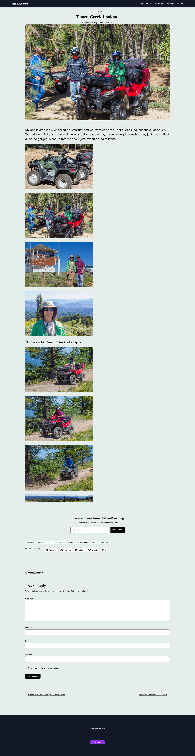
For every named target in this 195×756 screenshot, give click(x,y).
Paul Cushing (86, 23)
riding (94, 542)
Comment (30, 599)
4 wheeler (30, 542)
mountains (60, 542)
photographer (82, 542)
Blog (94, 11)
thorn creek (104, 542)
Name (28, 627)
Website (28, 654)
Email (28, 641)
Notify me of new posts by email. (43, 668)
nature (70, 542)
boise (40, 542)
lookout (49, 542)
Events (100, 11)
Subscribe (117, 530)
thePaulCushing (20, 3)
